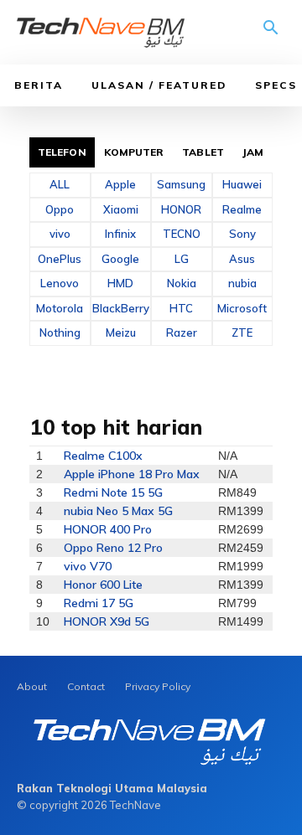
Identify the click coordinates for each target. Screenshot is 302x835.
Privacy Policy (157, 686)
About (32, 686)
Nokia (181, 283)
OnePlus (59, 258)
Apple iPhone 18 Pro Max (132, 474)
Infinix (120, 233)
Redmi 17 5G (98, 603)
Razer (181, 332)
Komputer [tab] (134, 152)
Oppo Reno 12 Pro (113, 547)
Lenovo (59, 283)
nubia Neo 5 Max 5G (118, 510)
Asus (242, 258)
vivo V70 (88, 566)
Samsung (181, 184)
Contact (86, 686)
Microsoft (242, 308)
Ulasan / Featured (158, 85)
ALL (59, 184)
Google (120, 258)
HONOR (181, 209)
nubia (242, 283)
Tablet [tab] (203, 152)
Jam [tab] (252, 152)
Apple (120, 184)
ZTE (242, 332)
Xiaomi (120, 209)
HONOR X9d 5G (106, 621)
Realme (242, 209)
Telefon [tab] (62, 152)
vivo (59, 233)
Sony (242, 233)
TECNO (181, 233)
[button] (271, 33)
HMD (120, 283)
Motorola (59, 308)
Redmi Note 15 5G (113, 492)
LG (181, 258)
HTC (181, 308)
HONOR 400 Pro (108, 529)
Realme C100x (103, 455)
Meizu (121, 332)
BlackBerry (120, 308)
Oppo (59, 209)
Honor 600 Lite (103, 584)
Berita (38, 85)
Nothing (60, 332)
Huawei (242, 184)
